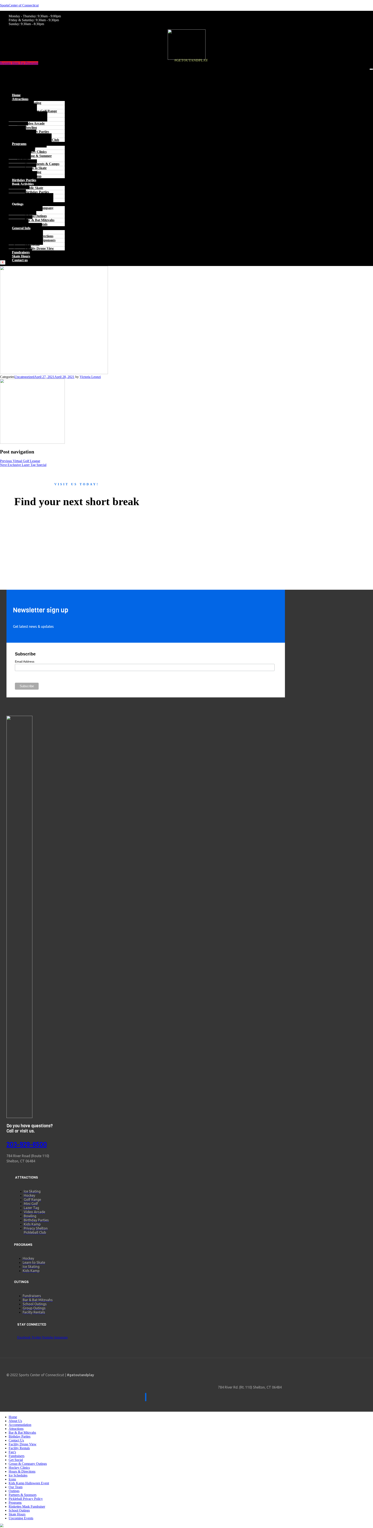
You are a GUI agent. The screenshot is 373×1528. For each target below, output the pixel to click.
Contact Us (16, 1440)
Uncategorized (24, 377)
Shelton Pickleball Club (42, 140)
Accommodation (20, 1425)
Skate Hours (21, 256)
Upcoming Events (21, 1518)
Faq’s (12, 1452)
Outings (14, 1491)
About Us (15, 1421)
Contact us (20, 260)
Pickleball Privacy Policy (26, 1499)
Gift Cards (32, 200)
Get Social (16, 1460)
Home (16, 70)
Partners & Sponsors (22, 1495)
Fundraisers (21, 252)
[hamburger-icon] (371, 69)
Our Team (15, 1487)
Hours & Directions (22, 1471)
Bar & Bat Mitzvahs (22, 1432)
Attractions (19, 74)
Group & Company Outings (35, 210)
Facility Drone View (39, 248)
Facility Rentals (36, 224)
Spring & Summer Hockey (34, 158)
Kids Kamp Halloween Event (29, 1483)
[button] (186, 88)
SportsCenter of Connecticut (19, 5)
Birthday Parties (24, 180)
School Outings (19, 1510)
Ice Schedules (18, 1475)
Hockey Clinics (19, 1467)
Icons (12, 1479)
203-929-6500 (26, 1144)
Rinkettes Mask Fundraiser (27, 1506)
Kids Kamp (33, 176)
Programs (15, 1502)
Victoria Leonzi (90, 377)
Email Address (24, 661)
